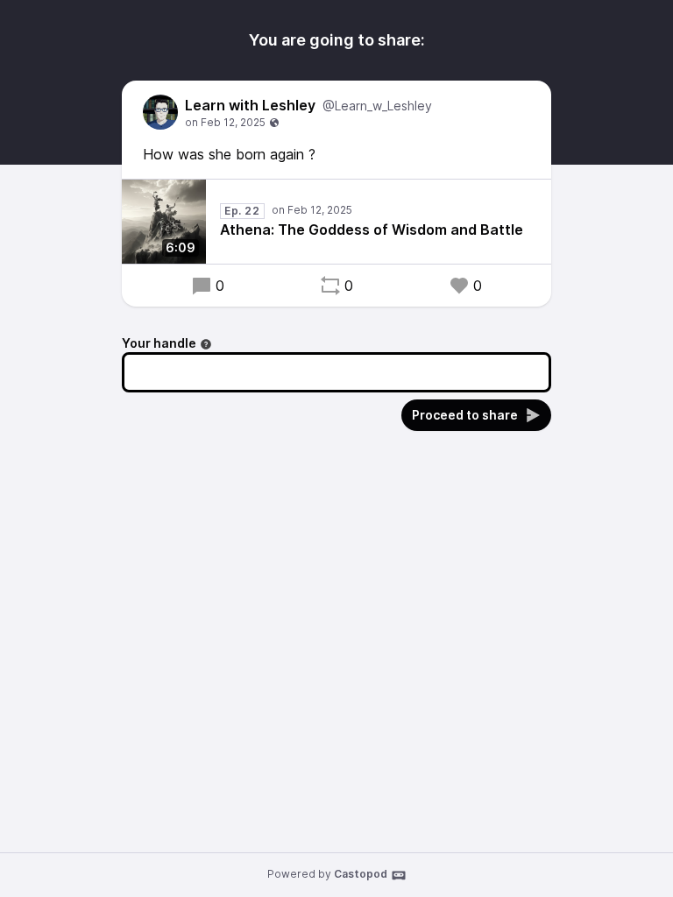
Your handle (159, 342)
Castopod (360, 873)
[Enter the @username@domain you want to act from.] (206, 344)
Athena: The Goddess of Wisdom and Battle (371, 229)
